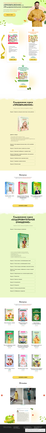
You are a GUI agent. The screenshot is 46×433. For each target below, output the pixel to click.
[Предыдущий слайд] (2, 395)
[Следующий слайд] (44, 395)
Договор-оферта (26, 428)
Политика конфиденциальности (28, 427)
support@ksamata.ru (28, 426)
